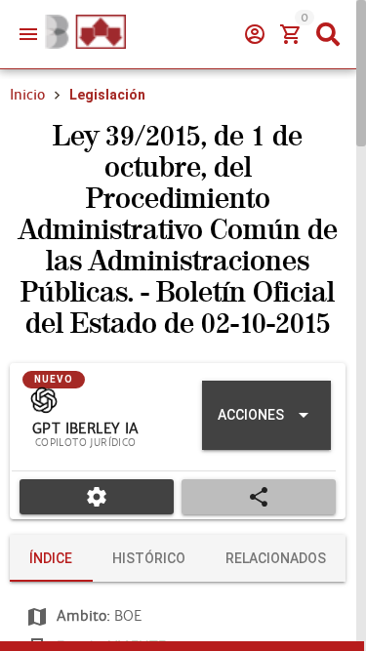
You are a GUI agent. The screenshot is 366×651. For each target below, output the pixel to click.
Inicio (27, 94)
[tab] (51, 558)
